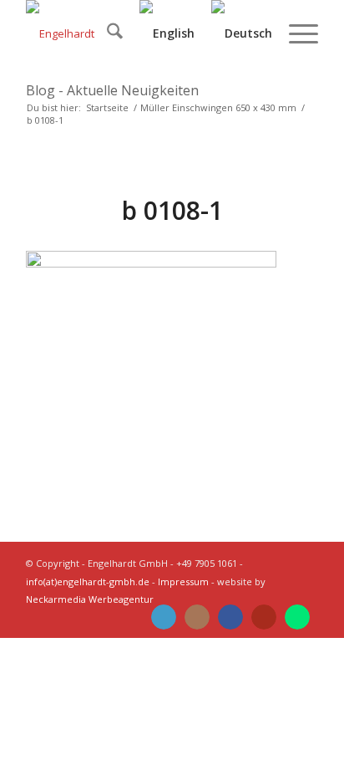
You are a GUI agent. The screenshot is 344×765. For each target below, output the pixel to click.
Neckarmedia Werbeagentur (90, 599)
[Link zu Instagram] (197, 617)
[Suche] (106, 33)
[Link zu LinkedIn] (163, 617)
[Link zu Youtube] (263, 617)
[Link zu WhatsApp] (297, 617)
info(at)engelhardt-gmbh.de (87, 581)
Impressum (183, 581)
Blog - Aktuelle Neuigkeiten (112, 90)
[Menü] (295, 33)
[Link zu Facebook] (230, 617)
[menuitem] (106, 33)
